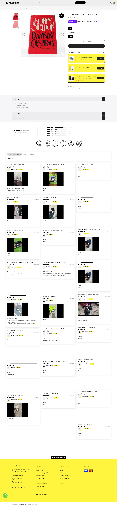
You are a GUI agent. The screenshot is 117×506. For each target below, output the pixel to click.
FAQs (61, 473)
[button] (50, 127)
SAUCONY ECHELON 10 (17, 330)
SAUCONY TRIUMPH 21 (17, 230)
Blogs (61, 483)
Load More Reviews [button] (58, 457)
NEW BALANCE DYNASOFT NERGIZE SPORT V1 (23, 262)
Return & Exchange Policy (42, 473)
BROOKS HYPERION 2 (51, 296)
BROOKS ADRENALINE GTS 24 (89, 392)
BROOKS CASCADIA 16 (87, 359)
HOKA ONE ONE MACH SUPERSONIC (55, 361)
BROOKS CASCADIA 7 (87, 262)
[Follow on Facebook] (12, 487)
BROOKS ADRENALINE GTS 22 (54, 230)
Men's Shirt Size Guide (41, 483)
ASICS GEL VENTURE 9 (52, 393)
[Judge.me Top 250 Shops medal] (71, 143)
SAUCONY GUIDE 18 (86, 424)
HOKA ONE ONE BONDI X (17, 165)
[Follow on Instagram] (15, 487)
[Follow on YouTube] (21, 487)
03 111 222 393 (18, 482)
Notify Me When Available (86, 46)
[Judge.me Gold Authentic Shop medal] (55, 143)
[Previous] (23, 34)
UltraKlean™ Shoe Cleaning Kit (83, 67)
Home (13, 7)
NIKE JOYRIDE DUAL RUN (88, 327)
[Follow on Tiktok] (24, 487)
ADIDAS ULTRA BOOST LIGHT (18, 295)
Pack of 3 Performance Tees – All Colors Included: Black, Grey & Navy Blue (85, 76)
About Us (62, 470)
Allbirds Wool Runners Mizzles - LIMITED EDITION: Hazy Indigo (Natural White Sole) (22, 363)
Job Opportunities (64, 478)
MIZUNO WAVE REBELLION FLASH (55, 165)
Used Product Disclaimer (42, 494)
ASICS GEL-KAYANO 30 (87, 165)
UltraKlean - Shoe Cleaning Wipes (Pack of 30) (85, 57)
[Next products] (103, 52)
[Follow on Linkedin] (18, 487)
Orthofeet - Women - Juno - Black (90, 294)
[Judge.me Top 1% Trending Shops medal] (79, 143)
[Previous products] (100, 52)
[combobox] (53, 2)
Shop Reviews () (29, 154)
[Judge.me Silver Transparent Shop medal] (63, 143)
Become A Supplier (64, 475)
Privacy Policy (39, 491)
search (80, 2)
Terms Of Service (40, 489)
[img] (21, 130)
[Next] (62, 34)
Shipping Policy (39, 470)
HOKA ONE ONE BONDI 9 (17, 395)
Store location (39, 481)
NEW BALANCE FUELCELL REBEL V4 (90, 229)
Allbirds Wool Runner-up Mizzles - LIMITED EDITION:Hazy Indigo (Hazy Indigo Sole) (55, 263)
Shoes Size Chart (40, 475)
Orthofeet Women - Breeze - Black (55, 329)
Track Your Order (40, 486)
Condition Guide (40, 478)
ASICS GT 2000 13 (15, 197)
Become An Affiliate (65, 481)
